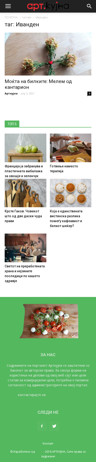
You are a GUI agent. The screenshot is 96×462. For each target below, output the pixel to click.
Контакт (48, 443)
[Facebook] (41, 426)
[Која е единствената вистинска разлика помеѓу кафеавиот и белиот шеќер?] (71, 193)
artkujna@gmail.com (62, 395)
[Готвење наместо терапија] (71, 148)
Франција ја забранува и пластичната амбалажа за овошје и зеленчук (24, 171)
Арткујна (11, 93)
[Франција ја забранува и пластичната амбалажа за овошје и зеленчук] (25, 148)
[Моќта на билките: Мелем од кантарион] (48, 54)
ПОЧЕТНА (11, 17)
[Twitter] (54, 426)
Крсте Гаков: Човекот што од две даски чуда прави (23, 216)
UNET (39, 452)
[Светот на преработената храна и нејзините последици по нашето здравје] (25, 248)
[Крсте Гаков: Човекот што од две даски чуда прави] (25, 193)
